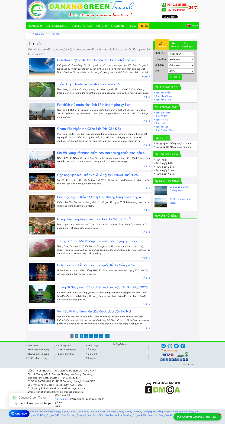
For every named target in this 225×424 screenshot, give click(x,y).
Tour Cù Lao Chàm (165, 130)
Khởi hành (160, 53)
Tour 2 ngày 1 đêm (165, 163)
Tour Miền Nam (164, 99)
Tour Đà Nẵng (163, 112)
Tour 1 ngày (161, 159)
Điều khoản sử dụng (38, 349)
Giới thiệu (33, 345)
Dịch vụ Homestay (67, 349)
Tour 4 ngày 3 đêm (165, 170)
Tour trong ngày (81, 25)
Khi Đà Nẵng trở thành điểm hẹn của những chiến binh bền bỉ (101, 153)
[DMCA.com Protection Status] (162, 393)
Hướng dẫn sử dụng (38, 353)
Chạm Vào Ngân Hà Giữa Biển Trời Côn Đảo (89, 128)
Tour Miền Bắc (163, 92)
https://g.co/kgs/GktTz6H (56, 398)
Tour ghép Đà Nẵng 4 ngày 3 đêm (173, 146)
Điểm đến (160, 59)
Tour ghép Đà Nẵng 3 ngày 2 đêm (173, 143)
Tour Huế (160, 123)
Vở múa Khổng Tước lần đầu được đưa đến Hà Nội (94, 311)
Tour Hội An (162, 119)
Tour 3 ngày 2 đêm (165, 166)
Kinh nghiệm (64, 345)
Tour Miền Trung (164, 96)
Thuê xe (131, 25)
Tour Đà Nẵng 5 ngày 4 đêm (132, 415)
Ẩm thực (92, 349)
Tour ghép (101, 25)
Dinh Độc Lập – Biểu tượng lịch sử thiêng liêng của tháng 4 (99, 197)
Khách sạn (117, 25)
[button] (197, 416)
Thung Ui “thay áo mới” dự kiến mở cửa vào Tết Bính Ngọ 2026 (102, 287)
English (195, 25)
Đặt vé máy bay (66, 353)
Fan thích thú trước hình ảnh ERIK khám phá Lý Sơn (93, 104)
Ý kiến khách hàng (37, 358)
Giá (157, 70)
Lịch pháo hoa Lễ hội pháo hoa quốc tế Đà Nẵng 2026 (96, 265)
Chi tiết (146, 76)
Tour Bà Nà (161, 116)
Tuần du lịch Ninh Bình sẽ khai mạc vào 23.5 (88, 84)
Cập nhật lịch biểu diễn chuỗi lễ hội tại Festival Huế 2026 (97, 175)
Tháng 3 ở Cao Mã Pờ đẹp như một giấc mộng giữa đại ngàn (101, 241)
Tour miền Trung (156, 415)
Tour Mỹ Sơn (162, 126)
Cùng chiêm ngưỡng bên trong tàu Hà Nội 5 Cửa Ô (94, 219)
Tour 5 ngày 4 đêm (165, 173)
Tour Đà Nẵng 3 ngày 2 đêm (116, 411)
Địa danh (92, 353)
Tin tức (144, 25)
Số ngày (159, 64)
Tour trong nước (56, 25)
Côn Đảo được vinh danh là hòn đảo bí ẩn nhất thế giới (96, 60)
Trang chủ (35, 25)
